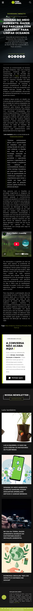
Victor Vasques (13, 16)
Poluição (24, 326)
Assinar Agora (16, 398)
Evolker (22, 609)
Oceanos (18, 326)
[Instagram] (23, 56)
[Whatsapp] (9, 56)
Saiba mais (16, 602)
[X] (15, 56)
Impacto (22, 14)
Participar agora (17, 378)
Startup (16, 327)
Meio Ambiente (10, 326)
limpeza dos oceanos (16, 136)
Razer (17, 75)
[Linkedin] (18, 56)
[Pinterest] (21, 56)
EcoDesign (12, 14)
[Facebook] (12, 56)
